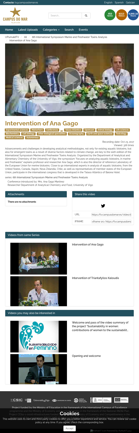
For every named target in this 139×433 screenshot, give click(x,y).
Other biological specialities (52, 134)
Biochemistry (12, 134)
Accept (70, 428)
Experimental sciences (17, 130)
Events (83, 29)
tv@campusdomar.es (26, 2)
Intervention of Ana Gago (23, 40)
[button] (103, 194)
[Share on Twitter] (103, 206)
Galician (130, 2)
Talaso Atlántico (73, 130)
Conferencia (52, 130)
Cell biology (28, 134)
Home (9, 29)
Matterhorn (37, 130)
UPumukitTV (12, 37)
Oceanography (76, 134)
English (108, 2)
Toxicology (121, 134)
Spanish (119, 2)
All (25, 37)
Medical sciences (14, 137)
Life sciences (122, 130)
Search (69, 29)
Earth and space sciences (99, 134)
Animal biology (105, 130)
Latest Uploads (28, 29)
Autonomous (32, 137)
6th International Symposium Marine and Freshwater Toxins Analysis (69, 37)
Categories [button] (50, 29)
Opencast (89, 130)
